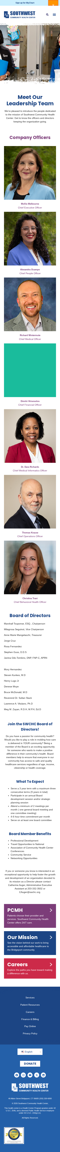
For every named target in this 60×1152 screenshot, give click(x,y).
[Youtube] (30, 1075)
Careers (30, 1012)
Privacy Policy (30, 1033)
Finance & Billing (30, 1019)
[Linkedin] (43, 1075)
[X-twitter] (36, 1075)
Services (30, 997)
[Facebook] (16, 1075)
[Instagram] (23, 1075)
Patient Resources (30, 1004)
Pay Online (30, 1026)
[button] (47, 14)
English (28, 1051)
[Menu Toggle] (54, 14)
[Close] (53, 3)
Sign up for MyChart (25, 3)
